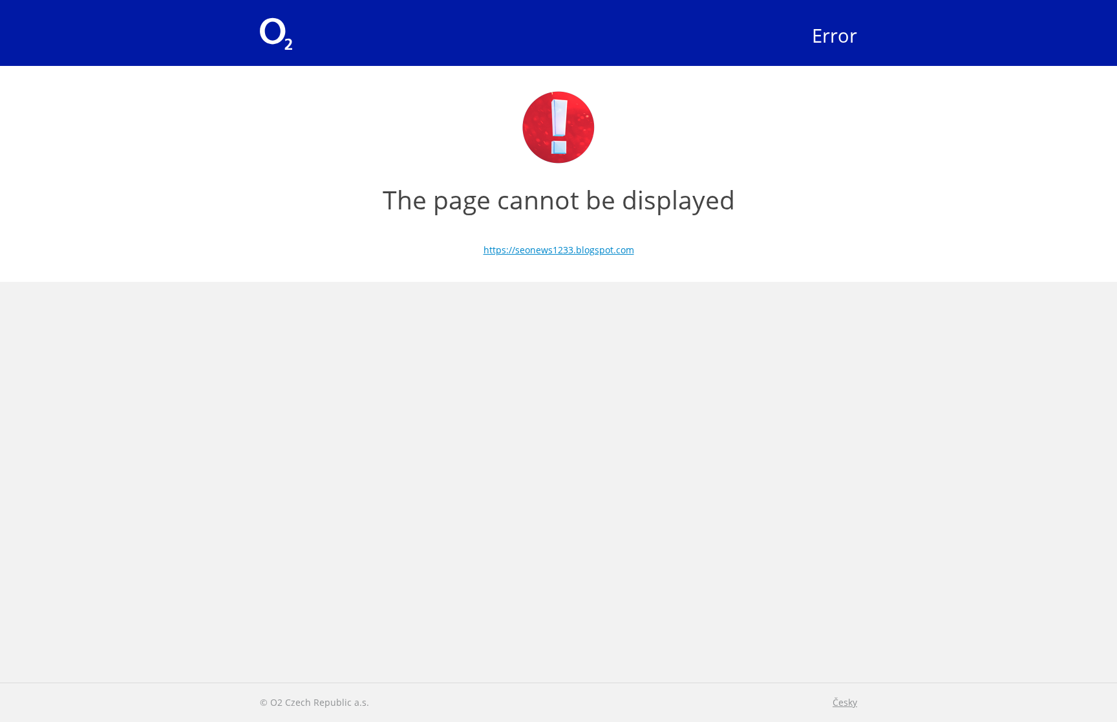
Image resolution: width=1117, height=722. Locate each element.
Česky (845, 702)
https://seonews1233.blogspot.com (559, 250)
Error (834, 35)
